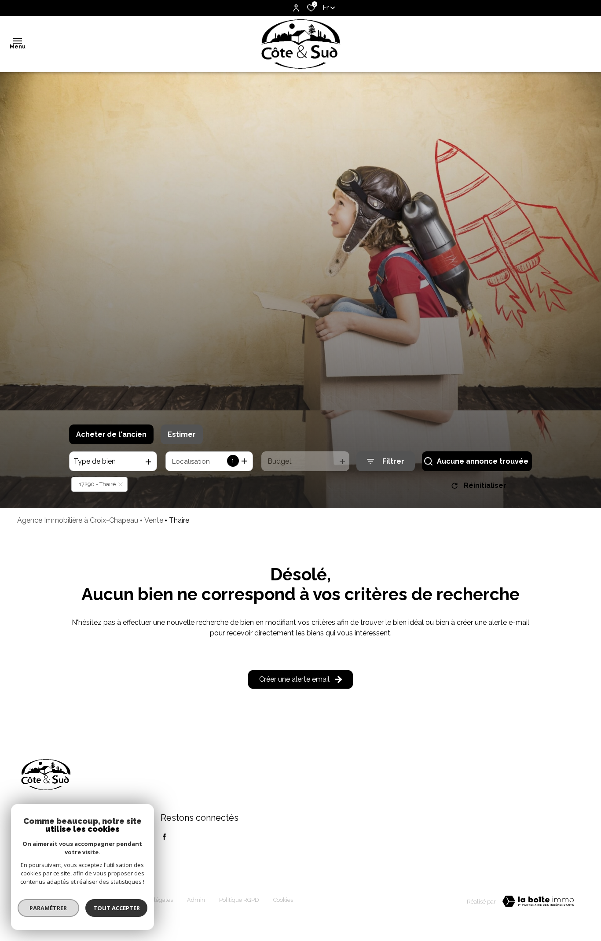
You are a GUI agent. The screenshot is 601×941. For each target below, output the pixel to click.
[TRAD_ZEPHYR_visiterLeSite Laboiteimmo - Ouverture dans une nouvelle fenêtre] (538, 901)
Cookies (283, 900)
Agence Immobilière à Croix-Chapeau (77, 520)
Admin (196, 900)
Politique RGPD (239, 900)
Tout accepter (116, 908)
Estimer (182, 434)
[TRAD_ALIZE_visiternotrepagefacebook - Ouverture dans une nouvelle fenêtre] (164, 837)
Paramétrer (48, 908)
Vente (153, 520)
